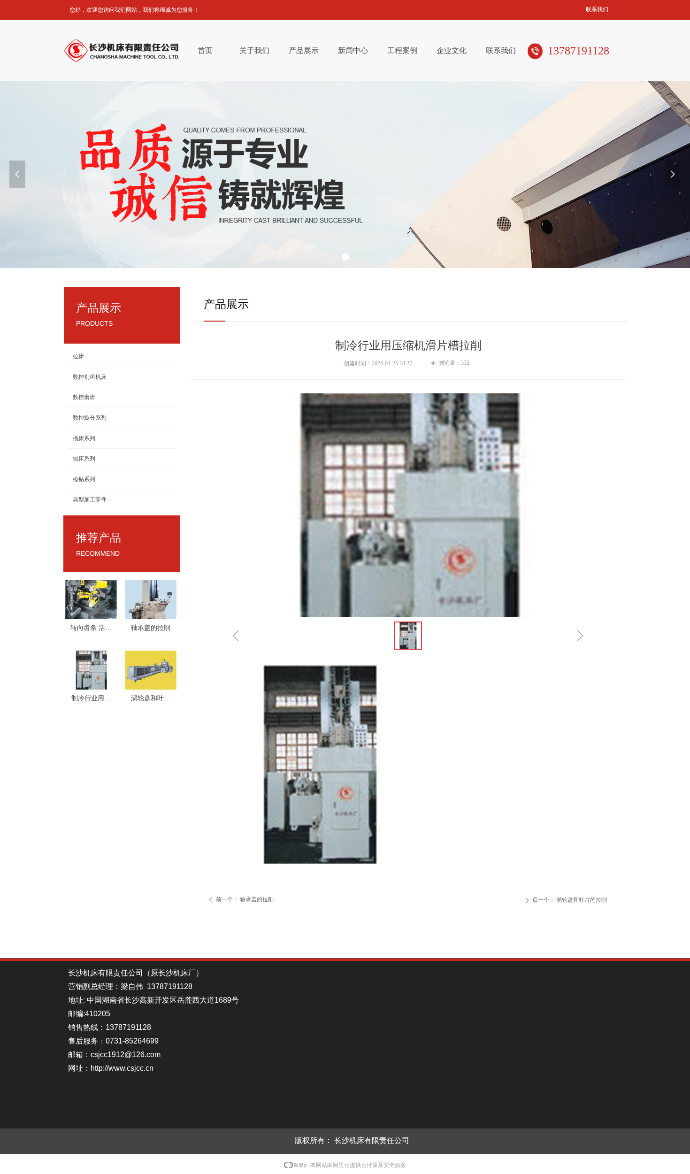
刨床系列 (84, 458)
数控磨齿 (84, 397)
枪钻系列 (84, 479)
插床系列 (84, 438)
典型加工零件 (90, 499)
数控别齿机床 (90, 377)
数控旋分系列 (90, 417)
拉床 (78, 356)
